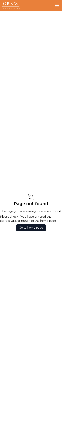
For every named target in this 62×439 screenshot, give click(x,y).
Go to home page (31, 227)
